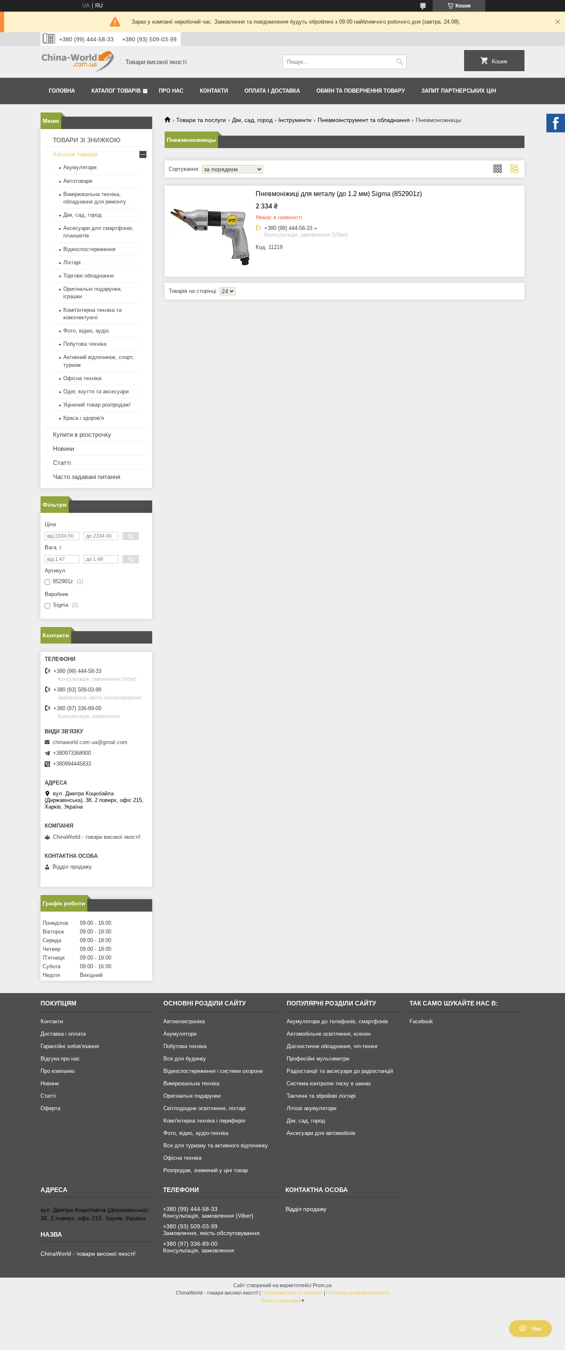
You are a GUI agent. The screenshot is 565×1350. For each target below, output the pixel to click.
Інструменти (294, 120)
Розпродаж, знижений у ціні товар (205, 1170)
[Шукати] (399, 62)
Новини (63, 448)
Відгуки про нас (60, 1059)
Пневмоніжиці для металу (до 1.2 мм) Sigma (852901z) (339, 193)
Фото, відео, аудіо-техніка (195, 1133)
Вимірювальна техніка (191, 1083)
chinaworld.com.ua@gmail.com (90, 742)
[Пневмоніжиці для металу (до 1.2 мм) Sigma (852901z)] (210, 231)
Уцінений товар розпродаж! (97, 405)
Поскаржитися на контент (292, 1293)
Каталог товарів (116, 91)
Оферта (50, 1108)
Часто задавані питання (86, 476)
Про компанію (58, 1071)
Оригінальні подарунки (191, 1096)
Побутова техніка (84, 344)
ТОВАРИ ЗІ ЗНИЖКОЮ (86, 140)
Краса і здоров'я (83, 418)
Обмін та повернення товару (360, 91)
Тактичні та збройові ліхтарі (321, 1096)
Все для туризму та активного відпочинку (215, 1145)
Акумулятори (79, 167)
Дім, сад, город (252, 120)
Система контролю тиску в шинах (329, 1083)
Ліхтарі (72, 262)
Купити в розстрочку (82, 434)
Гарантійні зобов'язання (70, 1046)
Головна (62, 91)
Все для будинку (184, 1059)
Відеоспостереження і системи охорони (213, 1071)
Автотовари (77, 181)
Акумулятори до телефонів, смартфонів (337, 1021)
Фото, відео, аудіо (86, 331)
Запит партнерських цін (458, 91)
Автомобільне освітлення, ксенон (329, 1034)
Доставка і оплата (63, 1034)
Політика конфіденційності (358, 1293)
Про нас (171, 91)
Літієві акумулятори (311, 1108)
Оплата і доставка (272, 91)
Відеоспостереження (89, 249)
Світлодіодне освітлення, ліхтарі (204, 1108)
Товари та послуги (201, 120)
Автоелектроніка (184, 1021)
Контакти (214, 91)
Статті (62, 462)
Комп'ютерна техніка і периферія (204, 1121)
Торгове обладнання (88, 276)
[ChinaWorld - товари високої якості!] (78, 62)
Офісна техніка (82, 378)
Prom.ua (322, 1285)
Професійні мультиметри (318, 1059)
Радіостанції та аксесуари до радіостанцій (340, 1071)
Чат (536, 1328)
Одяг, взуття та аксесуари (96, 391)
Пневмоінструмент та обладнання (364, 120)
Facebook (421, 1021)
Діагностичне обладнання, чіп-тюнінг (332, 1046)
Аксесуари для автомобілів (321, 1133)
